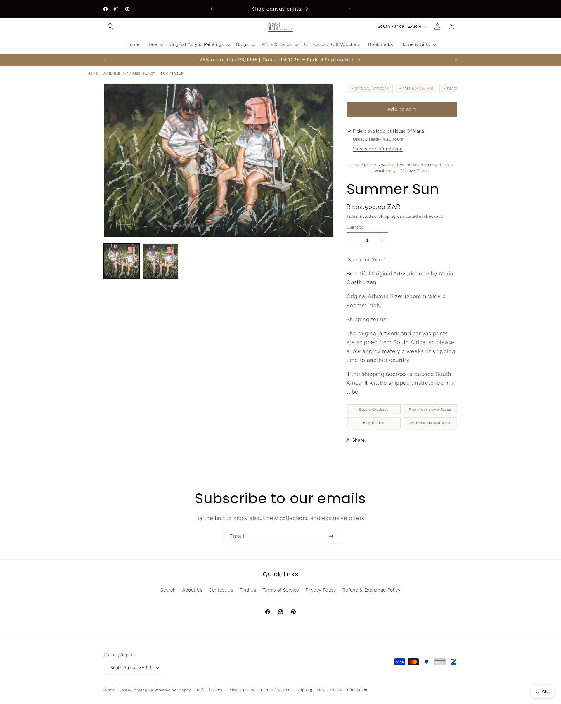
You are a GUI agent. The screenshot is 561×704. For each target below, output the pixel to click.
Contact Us (221, 590)
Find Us (248, 590)
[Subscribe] (331, 536)
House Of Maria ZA (136, 690)
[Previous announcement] (211, 9)
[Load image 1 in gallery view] (121, 261)
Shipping (387, 216)
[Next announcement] (349, 9)
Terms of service (275, 690)
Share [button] (358, 440)
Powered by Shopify (173, 690)
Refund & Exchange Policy (371, 590)
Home (93, 74)
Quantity (355, 227)
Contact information (348, 690)
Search (168, 590)
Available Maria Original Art (129, 74)
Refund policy (209, 690)
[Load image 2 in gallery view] (160, 261)
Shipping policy (311, 690)
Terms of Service (281, 590)
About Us (192, 590)
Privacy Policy (321, 590)
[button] (111, 26)
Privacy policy (241, 690)
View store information (378, 149)
